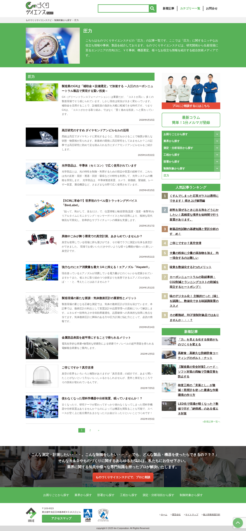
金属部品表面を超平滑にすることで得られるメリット (96, 337)
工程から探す (172, 154)
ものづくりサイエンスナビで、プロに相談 (123, 477)
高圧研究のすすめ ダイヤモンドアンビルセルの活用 (95, 130)
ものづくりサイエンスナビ (44, 8)
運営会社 (176, 514)
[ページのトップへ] (237, 522)
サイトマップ (191, 514)
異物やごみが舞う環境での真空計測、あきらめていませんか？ (102, 236)
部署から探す (172, 161)
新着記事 (168, 8)
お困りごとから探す (176, 134)
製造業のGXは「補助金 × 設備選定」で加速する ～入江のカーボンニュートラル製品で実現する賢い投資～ (107, 88)
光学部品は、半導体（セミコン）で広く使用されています (99, 165)
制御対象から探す (174, 168)
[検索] (152, 8)
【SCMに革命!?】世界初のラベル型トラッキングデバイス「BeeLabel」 (99, 203)
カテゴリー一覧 (190, 8)
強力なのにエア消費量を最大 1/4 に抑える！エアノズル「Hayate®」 (106, 267)
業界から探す (172, 140)
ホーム (164, 514)
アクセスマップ (61, 518)
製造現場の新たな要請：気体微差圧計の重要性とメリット (99, 298)
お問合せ (212, 8)
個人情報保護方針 (211, 514)
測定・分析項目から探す (178, 147)
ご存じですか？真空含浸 (77, 367)
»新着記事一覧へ (211, 421)
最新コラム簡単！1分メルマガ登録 (191, 119)
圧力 (166, 175)
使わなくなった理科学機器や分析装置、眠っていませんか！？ (102, 398)
